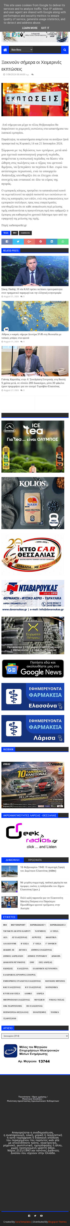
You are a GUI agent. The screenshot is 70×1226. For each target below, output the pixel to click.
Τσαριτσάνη (9, 1018)
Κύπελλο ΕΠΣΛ (11, 993)
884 (14, 233)
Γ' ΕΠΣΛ (37, 944)
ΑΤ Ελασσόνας (19, 937)
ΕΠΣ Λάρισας (45, 962)
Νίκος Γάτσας (56, 1000)
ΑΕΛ (5, 937)
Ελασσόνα (22, 969)
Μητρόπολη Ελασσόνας (16, 1000)
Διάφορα (56, 956)
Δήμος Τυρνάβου (37, 956)
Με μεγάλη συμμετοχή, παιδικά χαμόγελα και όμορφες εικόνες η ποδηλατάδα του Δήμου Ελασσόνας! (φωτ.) (43, 886)
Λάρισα (40, 993)
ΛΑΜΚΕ (28, 993)
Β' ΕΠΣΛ (25, 944)
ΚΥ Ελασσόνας (33, 987)
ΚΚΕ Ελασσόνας (12, 987)
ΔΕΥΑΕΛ (23, 950)
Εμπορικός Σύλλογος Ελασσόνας (22, 981)
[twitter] (35, 1216)
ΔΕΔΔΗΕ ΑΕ (8, 950)
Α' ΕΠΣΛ (54, 931)
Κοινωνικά (52, 987)
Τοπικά (55, 1012)
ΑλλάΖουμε (9, 944)
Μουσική (39, 1000)
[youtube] (41, 1216)
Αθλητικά (51, 937)
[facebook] (29, 1216)
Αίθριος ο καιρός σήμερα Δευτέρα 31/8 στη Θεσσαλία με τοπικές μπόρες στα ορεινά (31, 336)
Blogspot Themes (57, 1221)
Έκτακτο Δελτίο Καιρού (17, 931)
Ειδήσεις (25, 233)
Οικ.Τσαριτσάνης (12, 1006)
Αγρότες (36, 937)
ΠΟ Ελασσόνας (34, 1006)
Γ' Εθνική (51, 944)
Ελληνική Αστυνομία (45, 969)
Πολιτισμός (39, 1012)
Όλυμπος (40, 931)
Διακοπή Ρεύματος (14, 962)
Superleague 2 (57, 925)
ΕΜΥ (32, 962)
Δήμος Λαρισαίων (13, 956)
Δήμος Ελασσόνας (41, 950)
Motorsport (18, 925)
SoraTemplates (23, 1221)
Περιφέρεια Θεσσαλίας (16, 1012)
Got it (45, 28)
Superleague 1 (37, 925)
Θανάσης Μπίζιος (55, 981)
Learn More (30, 28)
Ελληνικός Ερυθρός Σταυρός (19, 975)
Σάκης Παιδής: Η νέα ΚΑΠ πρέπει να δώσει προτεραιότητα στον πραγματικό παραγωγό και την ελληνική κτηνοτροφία (31, 291)
